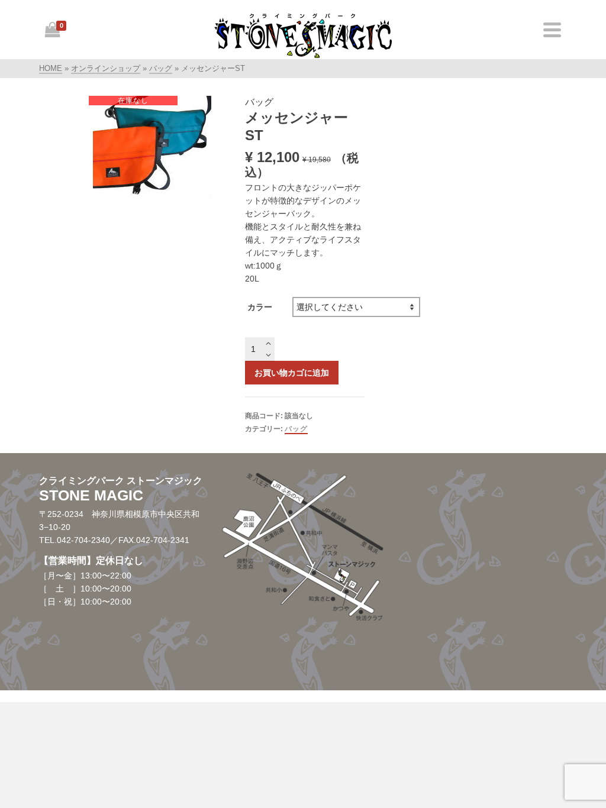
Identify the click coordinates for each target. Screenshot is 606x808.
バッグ (296, 429)
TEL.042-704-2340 (74, 540)
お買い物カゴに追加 (291, 372)
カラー (259, 307)
